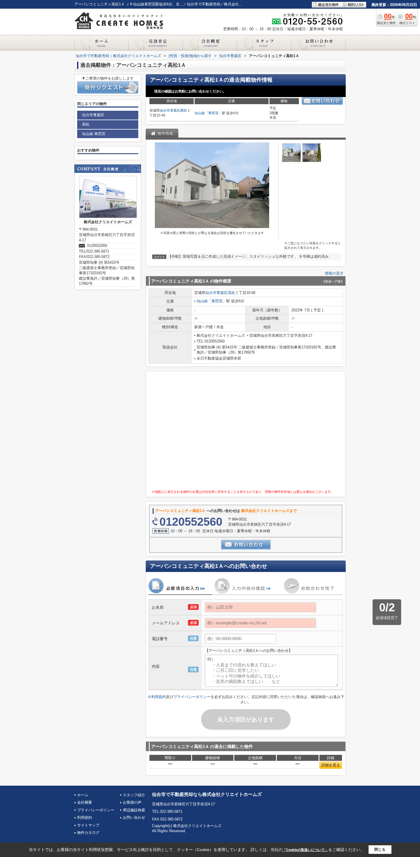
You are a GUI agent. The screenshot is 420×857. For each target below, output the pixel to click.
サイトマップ (88, 825)
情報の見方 (334, 273)
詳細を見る (330, 765)
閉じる (379, 849)
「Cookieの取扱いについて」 (305, 850)
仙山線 (200, 113)
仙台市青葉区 (170, 110)
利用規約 (158, 697)
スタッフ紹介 (134, 795)
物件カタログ (88, 832)
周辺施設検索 (134, 810)
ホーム (82, 795)
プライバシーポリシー (192, 697)
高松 (183, 110)
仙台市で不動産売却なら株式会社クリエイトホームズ (207, 794)
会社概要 (84, 802)
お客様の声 (132, 802)
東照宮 (213, 113)
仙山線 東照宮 (93, 134)
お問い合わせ (134, 817)
